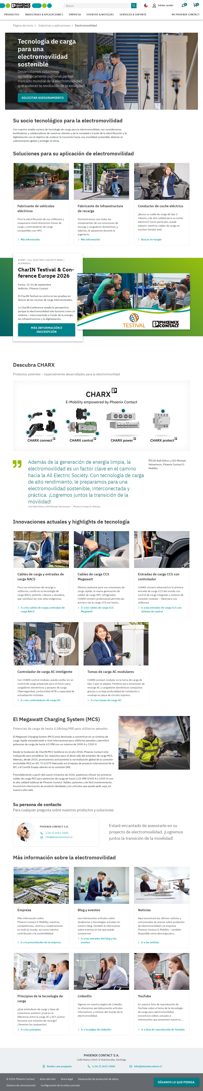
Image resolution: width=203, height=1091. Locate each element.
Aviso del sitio (48, 1079)
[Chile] (146, 5)
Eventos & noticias (100, 14)
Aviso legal (67, 1079)
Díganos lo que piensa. (176, 1082)
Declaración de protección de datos (98, 1079)
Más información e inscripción (46, 330)
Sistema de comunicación (21, 1085)
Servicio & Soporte (133, 14)
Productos (11, 14)
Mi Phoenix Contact (186, 14)
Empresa (75, 14)
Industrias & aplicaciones (44, 14)
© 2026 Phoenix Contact (20, 1079)
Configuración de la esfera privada (60, 1085)
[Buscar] (134, 5)
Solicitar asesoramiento (43, 98)
